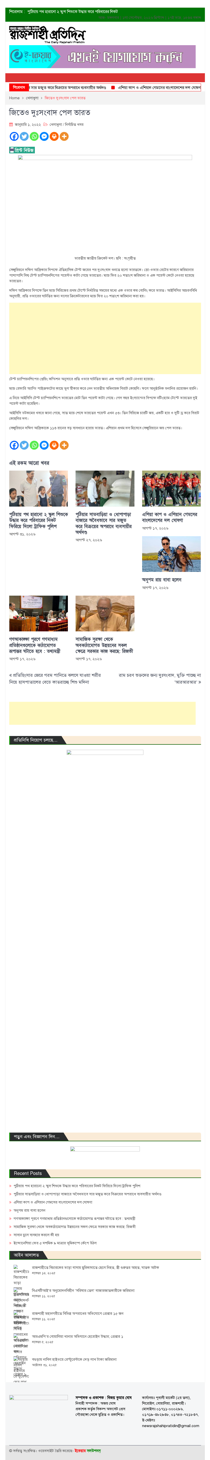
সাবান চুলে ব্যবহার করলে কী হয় (36, 1235)
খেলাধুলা (56, 124)
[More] (64, 136)
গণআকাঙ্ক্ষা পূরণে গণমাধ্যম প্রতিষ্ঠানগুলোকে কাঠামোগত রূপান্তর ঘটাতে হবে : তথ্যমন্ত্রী (34, 645)
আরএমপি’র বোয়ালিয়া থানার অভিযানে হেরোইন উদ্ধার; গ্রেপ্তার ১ (77, 1336)
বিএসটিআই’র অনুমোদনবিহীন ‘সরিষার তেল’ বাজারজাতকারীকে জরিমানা (83, 1290)
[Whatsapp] (34, 136)
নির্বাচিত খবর (74, 124)
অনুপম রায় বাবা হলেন (161, 580)
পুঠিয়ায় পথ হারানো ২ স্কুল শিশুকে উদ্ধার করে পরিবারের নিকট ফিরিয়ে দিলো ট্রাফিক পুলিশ (38, 521)
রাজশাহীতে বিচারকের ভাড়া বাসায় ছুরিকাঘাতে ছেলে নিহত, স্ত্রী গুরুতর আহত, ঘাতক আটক (95, 1267)
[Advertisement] (105, 338)
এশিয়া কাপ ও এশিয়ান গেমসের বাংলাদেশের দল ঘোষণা (149, 87)
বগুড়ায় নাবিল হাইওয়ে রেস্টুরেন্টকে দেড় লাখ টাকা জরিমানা (74, 1359)
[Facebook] (14, 136)
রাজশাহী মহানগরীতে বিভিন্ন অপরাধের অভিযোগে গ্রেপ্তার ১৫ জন (77, 1313)
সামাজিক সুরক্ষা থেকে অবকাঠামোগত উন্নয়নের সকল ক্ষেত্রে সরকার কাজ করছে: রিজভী (104, 645)
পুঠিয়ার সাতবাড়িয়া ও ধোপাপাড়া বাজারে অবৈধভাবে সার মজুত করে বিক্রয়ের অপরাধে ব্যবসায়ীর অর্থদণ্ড (104, 523)
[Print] (54, 136)
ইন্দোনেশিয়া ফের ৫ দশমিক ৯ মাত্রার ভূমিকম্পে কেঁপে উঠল (55, 1243)
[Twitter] (24, 136)
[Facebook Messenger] (44, 136)
